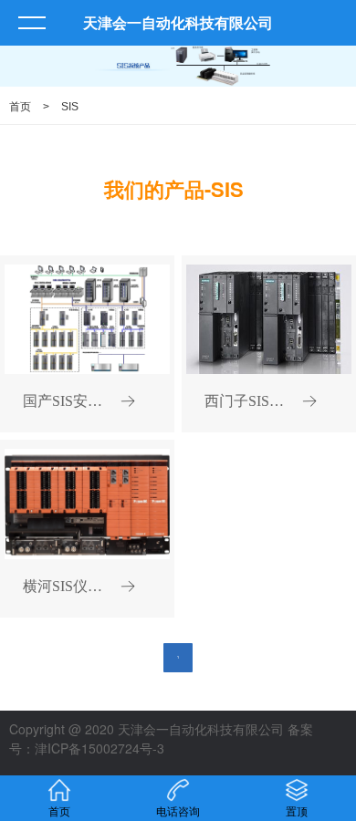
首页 (20, 106)
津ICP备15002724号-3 (99, 748)
